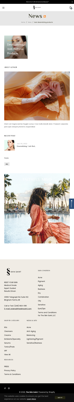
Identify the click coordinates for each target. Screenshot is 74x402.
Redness (41, 289)
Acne (40, 277)
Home (23, 22)
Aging (40, 285)
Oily (39, 301)
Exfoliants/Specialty (12, 339)
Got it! (60, 397)
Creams (7, 335)
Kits (5, 327)
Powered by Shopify (47, 392)
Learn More (31, 399)
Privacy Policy (10, 370)
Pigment (41, 281)
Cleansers (8, 331)
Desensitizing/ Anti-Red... (26, 146)
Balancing (31, 335)
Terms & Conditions (12, 374)
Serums (7, 343)
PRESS (6, 366)
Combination (43, 297)
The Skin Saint (32, 392)
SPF (5, 351)
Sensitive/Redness (34, 343)
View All (7, 354)
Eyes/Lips (41, 308)
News (30, 22)
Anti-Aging (31, 331)
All (7, 164)
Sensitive (41, 305)
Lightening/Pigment (35, 339)
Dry (39, 293)
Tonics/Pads (9, 347)
